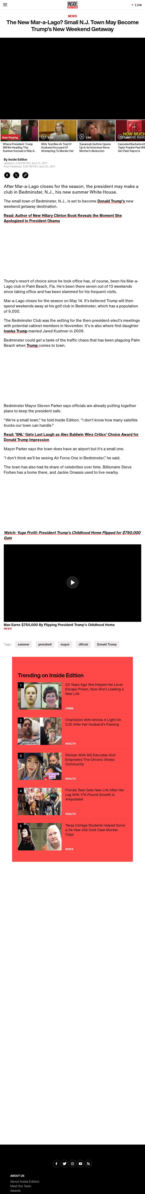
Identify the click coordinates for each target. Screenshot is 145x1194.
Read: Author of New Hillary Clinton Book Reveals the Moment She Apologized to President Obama (63, 218)
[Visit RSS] (88, 1164)
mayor (65, 644)
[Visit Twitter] (64, 1164)
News (72, 16)
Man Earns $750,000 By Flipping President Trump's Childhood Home (59, 624)
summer (23, 644)
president (45, 644)
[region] (72, 583)
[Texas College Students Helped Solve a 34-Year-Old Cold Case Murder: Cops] (72, 836)
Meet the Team (20, 1186)
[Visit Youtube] (80, 1164)
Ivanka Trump (15, 331)
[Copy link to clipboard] (25, 176)
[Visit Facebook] (56, 1164)
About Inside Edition (24, 1181)
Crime (69, 708)
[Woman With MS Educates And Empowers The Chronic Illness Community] (72, 766)
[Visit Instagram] (72, 1164)
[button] (72, 582)
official (83, 644)
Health (70, 743)
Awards (15, 1190)
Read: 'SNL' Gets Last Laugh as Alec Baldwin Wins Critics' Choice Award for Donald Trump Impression (71, 437)
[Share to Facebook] (7, 176)
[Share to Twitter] (16, 176)
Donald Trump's (111, 201)
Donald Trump (106, 644)
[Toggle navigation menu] (5, 4)
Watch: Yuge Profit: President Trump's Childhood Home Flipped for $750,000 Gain (72, 535)
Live (138, 4)
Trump (33, 345)
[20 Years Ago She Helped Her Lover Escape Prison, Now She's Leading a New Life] (72, 696)
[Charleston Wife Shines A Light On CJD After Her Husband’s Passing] (72, 731)
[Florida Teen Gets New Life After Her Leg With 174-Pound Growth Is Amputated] (72, 801)
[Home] (72, 5)
